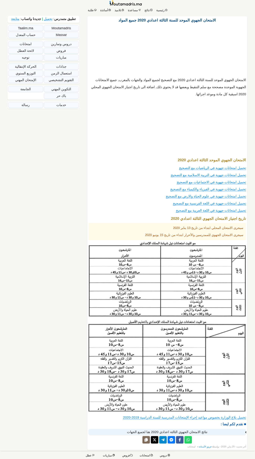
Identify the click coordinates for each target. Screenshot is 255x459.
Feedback (193, 455)
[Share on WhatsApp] (188, 440)
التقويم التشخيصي (61, 80)
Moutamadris (61, 28)
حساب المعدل (25, 35)
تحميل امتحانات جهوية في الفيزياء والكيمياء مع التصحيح (208, 189)
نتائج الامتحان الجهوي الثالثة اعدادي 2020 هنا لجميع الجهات (167, 432)
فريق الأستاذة (205, 446)
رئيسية (160, 10)
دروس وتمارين (61, 44)
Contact (238, 455)
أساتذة (104, 10)
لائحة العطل (25, 51)
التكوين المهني (61, 89)
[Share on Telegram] (163, 440)
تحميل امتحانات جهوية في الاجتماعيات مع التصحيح (211, 182)
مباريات (61, 57)
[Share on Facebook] (180, 440)
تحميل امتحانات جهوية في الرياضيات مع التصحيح (212, 168)
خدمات (61, 105)
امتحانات (191, 446)
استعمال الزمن (61, 73)
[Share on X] (154, 440)
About (216, 455)
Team (206, 455)
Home (248, 455)
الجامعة (25, 89)
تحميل (48, 19)
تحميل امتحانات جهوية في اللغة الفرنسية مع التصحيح (209, 203)
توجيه (25, 57)
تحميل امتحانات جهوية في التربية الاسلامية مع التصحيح (208, 175)
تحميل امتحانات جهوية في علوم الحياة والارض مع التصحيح (206, 196)
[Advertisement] (167, 49)
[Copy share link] (146, 440)
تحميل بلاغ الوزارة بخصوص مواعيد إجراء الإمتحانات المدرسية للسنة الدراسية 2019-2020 (184, 417)
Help (227, 455)
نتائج (147, 10)
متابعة (15, 19)
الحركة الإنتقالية (25, 66)
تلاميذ (118, 10)
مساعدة (133, 10)
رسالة (25, 105)
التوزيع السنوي (26, 73)
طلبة (91, 10)
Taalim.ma (25, 28)
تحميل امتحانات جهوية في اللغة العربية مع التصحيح (211, 210)
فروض (61, 51)
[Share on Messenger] (171, 440)
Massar (61, 35)
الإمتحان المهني (25, 80)
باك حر (61, 96)
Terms (179, 455)
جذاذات (61, 66)
